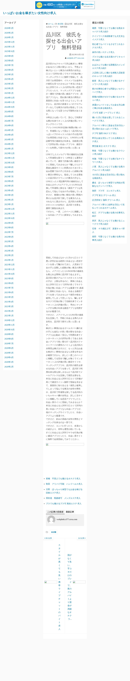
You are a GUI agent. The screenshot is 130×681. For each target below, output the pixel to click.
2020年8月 (9, 339)
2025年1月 (9, 93)
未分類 (53, 532)
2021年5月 (9, 297)
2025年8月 (9, 61)
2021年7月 (9, 288)
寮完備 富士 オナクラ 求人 (104, 146)
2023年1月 (9, 204)
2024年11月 (9, 102)
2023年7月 (9, 176)
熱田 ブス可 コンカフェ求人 (106, 191)
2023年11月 (9, 158)
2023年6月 (9, 181)
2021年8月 (9, 283)
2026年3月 (9, 28)
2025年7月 (9, 65)
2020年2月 (9, 367)
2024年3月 (9, 139)
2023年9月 (9, 167)
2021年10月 (9, 274)
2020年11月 (9, 325)
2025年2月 (9, 88)
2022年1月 (9, 260)
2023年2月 (9, 200)
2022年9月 (9, 223)
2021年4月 (9, 302)
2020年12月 (9, 320)
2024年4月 (9, 135)
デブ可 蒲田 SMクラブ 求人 (104, 133)
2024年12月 (9, 98)
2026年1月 (9, 37)
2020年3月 (9, 362)
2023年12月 (9, 153)
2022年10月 (9, 218)
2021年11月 (9, 269)
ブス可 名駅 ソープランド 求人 (106, 113)
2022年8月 (9, 227)
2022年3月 (9, 251)
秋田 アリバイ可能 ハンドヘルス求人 (64, 484)
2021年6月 (9, 292)
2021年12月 (9, 265)
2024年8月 (9, 116)
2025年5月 (9, 74)
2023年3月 (9, 195)
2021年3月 (9, 306)
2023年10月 (9, 163)
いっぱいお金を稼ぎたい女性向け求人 (29, 13)
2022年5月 (9, 241)
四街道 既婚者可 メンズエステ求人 (63, 498)
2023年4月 (9, 190)
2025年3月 (9, 84)
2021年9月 (9, 278)
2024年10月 (9, 107)
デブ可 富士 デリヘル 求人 (104, 195)
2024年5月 (9, 130)
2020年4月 (9, 357)
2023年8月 (9, 172)
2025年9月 (9, 56)
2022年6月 (9, 237)
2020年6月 (9, 348)
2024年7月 (9, 121)
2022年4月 (9, 246)
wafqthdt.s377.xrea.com (75, 58)
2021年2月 (9, 311)
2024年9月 (9, 111)
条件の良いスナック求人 (103, 52)
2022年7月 (9, 232)
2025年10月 (9, 51)
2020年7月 (9, 343)
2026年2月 (9, 33)
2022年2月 (9, 255)
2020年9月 (9, 334)
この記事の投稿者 (55, 512)
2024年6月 (9, 125)
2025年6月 (9, 70)
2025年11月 (9, 47)
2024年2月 (9, 144)
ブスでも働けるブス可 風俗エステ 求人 (64, 503)
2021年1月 (9, 316)
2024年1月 (9, 149)
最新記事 (70, 512)
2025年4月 (9, 79)
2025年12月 (9, 42)
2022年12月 (9, 209)
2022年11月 (9, 214)
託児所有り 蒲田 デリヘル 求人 (106, 200)
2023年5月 (9, 186)
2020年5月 (9, 353)
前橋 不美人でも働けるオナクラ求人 (63, 478)
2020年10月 (9, 330)
